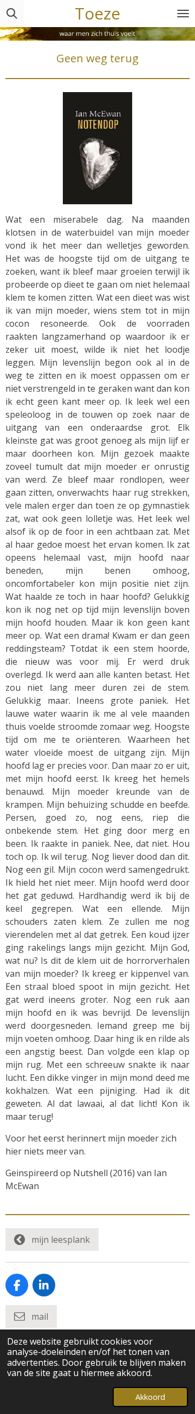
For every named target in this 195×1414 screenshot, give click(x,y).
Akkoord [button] (150, 1397)
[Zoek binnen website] (12, 13)
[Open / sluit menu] (183, 13)
